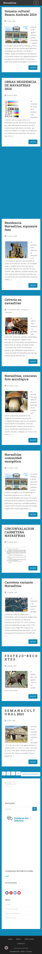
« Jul (7, 876)
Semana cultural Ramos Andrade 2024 (21, 13)
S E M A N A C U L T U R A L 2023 (20, 712)
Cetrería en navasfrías (13, 301)
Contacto (21, 944)
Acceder (8, 904)
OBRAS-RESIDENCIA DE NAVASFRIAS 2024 (20, 85)
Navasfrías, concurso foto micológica (21, 377)
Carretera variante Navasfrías (19, 584)
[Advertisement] (21, 182)
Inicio (10, 939)
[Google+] (11, 892)
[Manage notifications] (6, 948)
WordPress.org (10, 918)
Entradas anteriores (30, 774)
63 (18, 773)
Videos (18, 939)
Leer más (33, 68)
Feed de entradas (11, 909)
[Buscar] (34, 809)
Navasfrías (9, 2)
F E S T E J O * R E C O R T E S (21, 657)
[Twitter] (15, 892)
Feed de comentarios (13, 913)
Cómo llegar (29, 939)
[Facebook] (7, 892)
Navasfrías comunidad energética (13, 458)
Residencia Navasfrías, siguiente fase (21, 226)
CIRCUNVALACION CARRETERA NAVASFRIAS (19, 532)
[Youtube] (19, 892)
